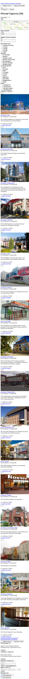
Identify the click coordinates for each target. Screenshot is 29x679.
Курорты (7, 3)
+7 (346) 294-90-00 (6, 297)
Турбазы (12, 3)
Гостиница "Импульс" (7, 594)
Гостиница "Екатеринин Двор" (9, 527)
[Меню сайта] (1, 7)
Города (2, 3)
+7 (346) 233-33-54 (6, 636)
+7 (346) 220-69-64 (6, 196)
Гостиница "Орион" (6, 287)
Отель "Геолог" (5, 461)
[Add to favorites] (2, 93)
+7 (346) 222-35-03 (6, 570)
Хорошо (3, 650)
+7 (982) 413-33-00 (6, 229)
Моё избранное (7, 675)
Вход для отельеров (19, 5)
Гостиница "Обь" (5, 115)
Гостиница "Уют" (5, 253)
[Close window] (9, 643)
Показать (3, 91)
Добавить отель (7, 5)
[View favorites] (2, 19)
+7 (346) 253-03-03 (6, 437)
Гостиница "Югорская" (7, 356)
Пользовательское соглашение (9, 639)
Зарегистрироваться (11, 665)
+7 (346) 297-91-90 (6, 604)
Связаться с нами (18, 641)
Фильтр (12, 9)
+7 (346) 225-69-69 (6, 504)
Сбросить (9, 91)
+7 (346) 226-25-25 (6, 403)
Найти (2, 671)
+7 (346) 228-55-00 (6, 125)
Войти (2, 665)
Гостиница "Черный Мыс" (8, 392)
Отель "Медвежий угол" (7, 427)
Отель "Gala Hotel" (6, 321)
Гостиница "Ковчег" (6, 495)
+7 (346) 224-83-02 (6, 263)
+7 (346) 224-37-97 (6, 537)
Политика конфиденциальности (9, 638)
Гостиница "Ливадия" (7, 219)
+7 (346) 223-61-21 (6, 159)
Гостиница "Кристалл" (7, 149)
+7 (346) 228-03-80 (6, 333)
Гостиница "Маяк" (6, 561)
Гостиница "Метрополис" (8, 183)
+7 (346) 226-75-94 (6, 471)
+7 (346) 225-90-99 (6, 368)
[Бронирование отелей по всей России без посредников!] (5, 2)
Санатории (18, 3)
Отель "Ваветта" (5, 628)
